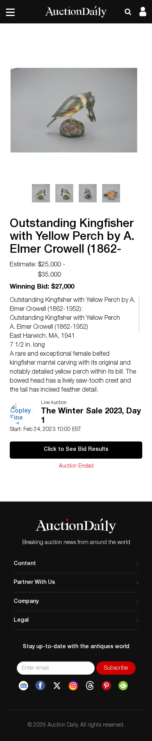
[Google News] (23, 685)
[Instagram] (73, 685)
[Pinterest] (106, 685)
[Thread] (89, 685)
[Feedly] (123, 685)
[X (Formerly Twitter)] (57, 685)
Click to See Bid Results (76, 449)
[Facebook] (40, 685)
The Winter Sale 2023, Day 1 (91, 416)
